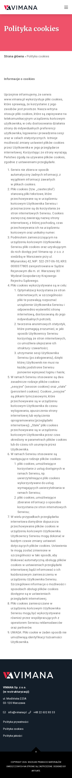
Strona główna (14, 56)
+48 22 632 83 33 (44, 712)
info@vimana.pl (17, 712)
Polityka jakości (12, 735)
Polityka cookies (13, 728)
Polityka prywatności (15, 721)
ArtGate (35, 771)
